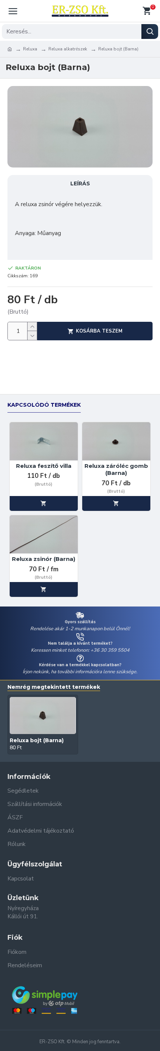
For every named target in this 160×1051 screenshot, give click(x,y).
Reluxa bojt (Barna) (37, 740)
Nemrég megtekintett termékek (53, 687)
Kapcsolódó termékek (44, 405)
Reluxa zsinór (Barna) (43, 558)
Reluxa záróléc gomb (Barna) (116, 469)
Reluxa (30, 49)
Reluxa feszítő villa (43, 465)
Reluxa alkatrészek (67, 49)
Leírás (80, 183)
